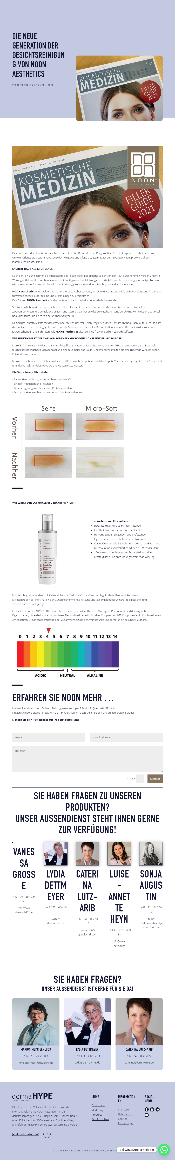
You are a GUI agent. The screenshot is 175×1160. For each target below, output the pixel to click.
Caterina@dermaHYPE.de (139, 1062)
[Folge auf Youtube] (147, 1115)
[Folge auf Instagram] (152, 1109)
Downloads (98, 1105)
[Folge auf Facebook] (147, 1109)
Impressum (124, 1109)
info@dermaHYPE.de (100, 708)
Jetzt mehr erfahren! (25, 1134)
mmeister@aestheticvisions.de (36, 1062)
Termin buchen (100, 1119)
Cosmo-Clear (75, 311)
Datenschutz (125, 1114)
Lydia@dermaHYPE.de (87, 1062)
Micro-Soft (112, 307)
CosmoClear (87, 595)
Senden (155, 779)
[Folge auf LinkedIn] (158, 1109)
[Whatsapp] (164, 1150)
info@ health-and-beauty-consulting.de (151, 923)
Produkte (97, 1114)
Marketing (97, 1110)
